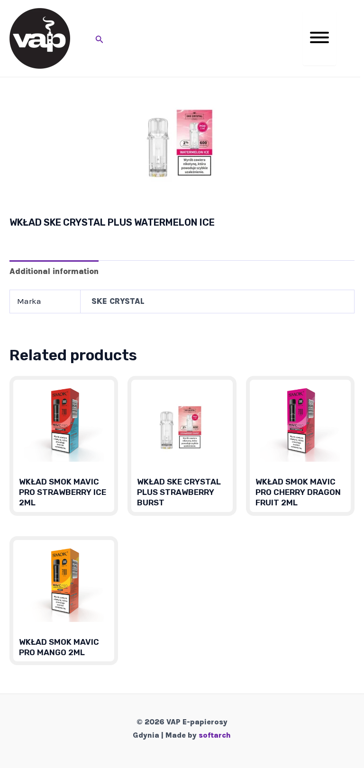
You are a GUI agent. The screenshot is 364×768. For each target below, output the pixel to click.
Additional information (54, 271)
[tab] (54, 271)
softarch (215, 735)
